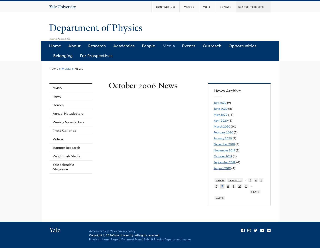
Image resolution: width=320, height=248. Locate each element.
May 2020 (220, 114)
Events (188, 45)
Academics (124, 45)
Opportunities (242, 45)
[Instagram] (249, 230)
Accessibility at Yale (102, 231)
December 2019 (224, 144)
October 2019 (223, 156)
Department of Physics (97, 28)
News (79, 68)
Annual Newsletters (68, 113)
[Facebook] (243, 230)
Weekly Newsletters (68, 122)
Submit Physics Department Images (167, 239)
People (148, 45)
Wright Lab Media (67, 156)
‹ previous (235, 180)
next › (255, 191)
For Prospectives (96, 55)
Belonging (63, 55)
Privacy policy (126, 231)
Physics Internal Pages (104, 239)
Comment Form (131, 239)
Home (55, 45)
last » (220, 197)
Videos (58, 139)
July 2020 (220, 103)
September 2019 (225, 162)
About (74, 45)
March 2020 (222, 126)
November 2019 (224, 150)
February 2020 (223, 132)
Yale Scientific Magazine (63, 167)
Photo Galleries (64, 131)
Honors (58, 105)
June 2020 (221, 108)
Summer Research (66, 148)
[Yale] (55, 230)
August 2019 (222, 168)
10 (239, 186)
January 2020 (223, 138)
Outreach (212, 45)
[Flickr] (269, 230)
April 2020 (221, 120)
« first (220, 180)
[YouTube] (262, 230)
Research (97, 45)
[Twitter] (255, 230)
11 (246, 186)
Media (168, 45)
